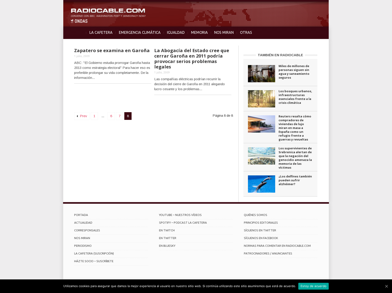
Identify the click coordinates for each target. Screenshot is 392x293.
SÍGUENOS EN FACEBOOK (261, 238)
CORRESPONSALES (87, 230)
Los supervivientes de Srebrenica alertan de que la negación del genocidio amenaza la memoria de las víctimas (295, 158)
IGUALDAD (176, 32)
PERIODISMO (83, 245)
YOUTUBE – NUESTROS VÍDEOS (180, 214)
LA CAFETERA (101, 32)
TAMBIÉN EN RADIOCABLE (280, 55)
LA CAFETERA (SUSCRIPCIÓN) (94, 253)
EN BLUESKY (167, 245)
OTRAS (246, 32)
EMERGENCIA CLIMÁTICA (140, 32)
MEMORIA (199, 32)
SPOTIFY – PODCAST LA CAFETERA (183, 222)
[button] (376, 6)
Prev (83, 116)
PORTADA (81, 214)
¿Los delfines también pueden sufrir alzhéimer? (295, 180)
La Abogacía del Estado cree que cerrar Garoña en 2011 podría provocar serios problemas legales (191, 58)
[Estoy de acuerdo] (386, 286)
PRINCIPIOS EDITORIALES (261, 222)
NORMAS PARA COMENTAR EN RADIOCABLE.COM (277, 245)
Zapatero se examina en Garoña (112, 50)
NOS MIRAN (224, 32)
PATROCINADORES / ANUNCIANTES (268, 253)
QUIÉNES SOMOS (255, 214)
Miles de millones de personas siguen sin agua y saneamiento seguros (294, 72)
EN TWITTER (167, 238)
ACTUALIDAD (83, 222)
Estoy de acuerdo (313, 286)
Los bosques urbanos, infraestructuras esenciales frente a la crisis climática (295, 97)
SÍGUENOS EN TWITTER (260, 230)
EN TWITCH (167, 230)
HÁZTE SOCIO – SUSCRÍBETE (93, 261)
